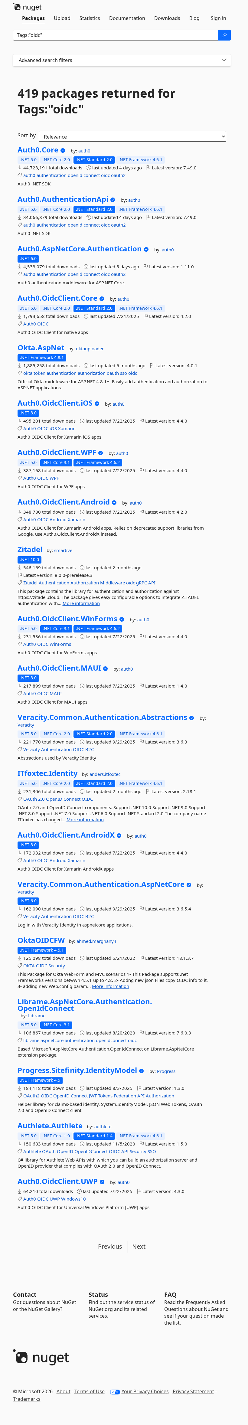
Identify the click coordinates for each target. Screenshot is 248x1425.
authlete (102, 1126)
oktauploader (90, 348)
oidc (105, 175)
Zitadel (30, 549)
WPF (54, 478)
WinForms (60, 644)
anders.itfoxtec (105, 774)
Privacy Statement (193, 1391)
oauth (113, 373)
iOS (53, 428)
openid (75, 175)
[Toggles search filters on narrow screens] (224, 60)
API (151, 583)
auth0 (84, 151)
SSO (152, 1151)
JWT (93, 1096)
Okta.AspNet (41, 347)
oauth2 (118, 175)
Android (58, 519)
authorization (92, 373)
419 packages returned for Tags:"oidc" (96, 101)
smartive (63, 550)
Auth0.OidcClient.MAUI (59, 668)
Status (98, 1294)
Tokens (105, 1096)
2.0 (41, 799)
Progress (166, 1071)
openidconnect (111, 1040)
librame (31, 1040)
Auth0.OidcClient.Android (64, 501)
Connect (72, 799)
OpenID (54, 799)
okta (27, 373)
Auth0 (29, 324)
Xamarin (67, 428)
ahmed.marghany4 (96, 941)
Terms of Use (89, 1391)
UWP (55, 1199)
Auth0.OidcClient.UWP (58, 1181)
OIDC (42, 324)
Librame (36, 1015)
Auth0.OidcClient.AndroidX (66, 835)
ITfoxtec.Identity (48, 773)
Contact (25, 1294)
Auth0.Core (38, 149)
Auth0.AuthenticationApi (63, 199)
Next (138, 1246)
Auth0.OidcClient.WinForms (67, 618)
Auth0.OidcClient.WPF (57, 452)
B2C (89, 749)
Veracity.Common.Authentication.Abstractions (102, 717)
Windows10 (73, 1199)
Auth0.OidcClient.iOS (55, 403)
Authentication (54, 583)
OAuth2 (31, 1096)
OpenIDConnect (91, 1151)
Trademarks (27, 1399)
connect (91, 175)
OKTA (29, 966)
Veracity (26, 725)
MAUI (56, 693)
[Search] (224, 35)
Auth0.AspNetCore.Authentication (80, 248)
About (63, 1391)
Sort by (27, 135)
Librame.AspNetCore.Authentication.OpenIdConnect (85, 1004)
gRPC (141, 583)
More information (81, 603)
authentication (52, 175)
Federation (125, 1096)
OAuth (30, 799)
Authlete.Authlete (50, 1125)
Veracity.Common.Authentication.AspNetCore (101, 884)
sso (123, 373)
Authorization (84, 583)
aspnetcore (52, 1040)
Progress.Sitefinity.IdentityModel (77, 1070)
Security (56, 966)
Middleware (112, 583)
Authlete (32, 1151)
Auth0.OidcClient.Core (57, 298)
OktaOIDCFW (41, 940)
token (39, 373)
